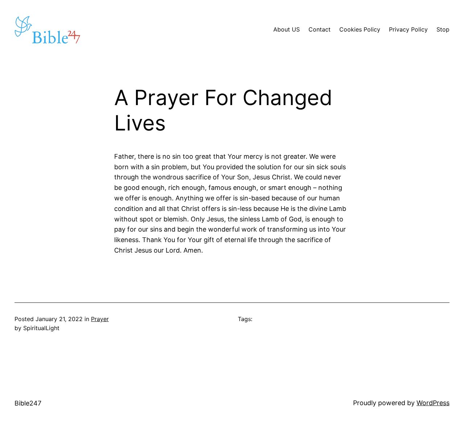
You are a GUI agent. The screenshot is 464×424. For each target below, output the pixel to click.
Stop (443, 29)
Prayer (100, 319)
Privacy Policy (408, 29)
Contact (319, 29)
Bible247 (27, 403)
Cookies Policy (359, 29)
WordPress (433, 403)
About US (286, 29)
